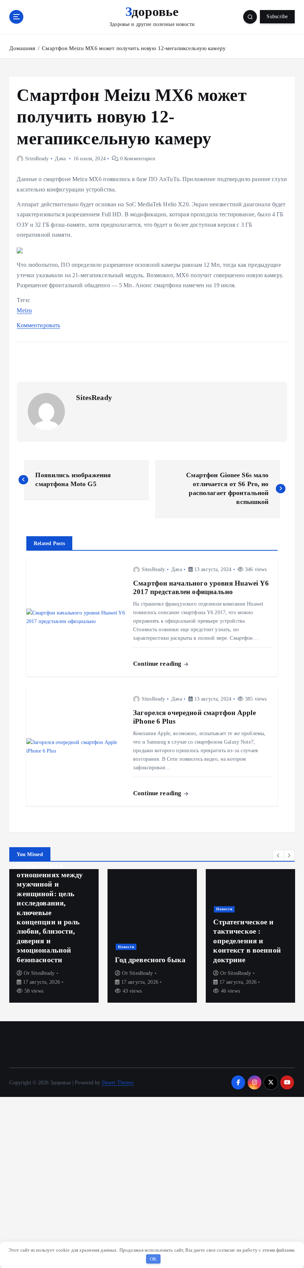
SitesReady (37, 158)
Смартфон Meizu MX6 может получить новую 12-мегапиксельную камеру (134, 48)
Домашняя (22, 48)
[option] (54, 936)
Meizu (24, 310)
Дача (60, 158)
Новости (126, 947)
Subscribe (277, 16)
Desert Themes (118, 1082)
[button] (278, 855)
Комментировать (38, 325)
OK (153, 1259)
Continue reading (158, 663)
